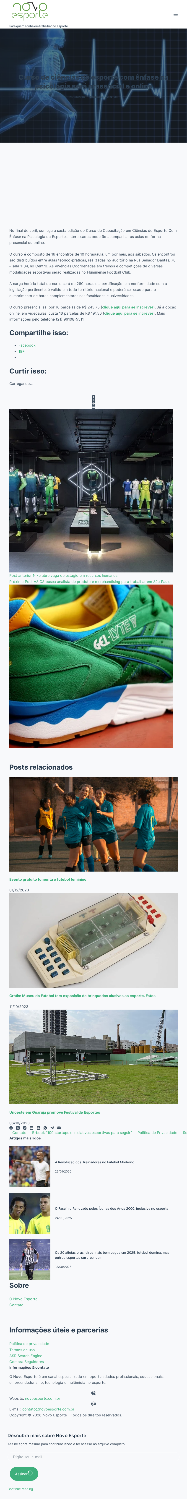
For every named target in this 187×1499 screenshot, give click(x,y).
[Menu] (176, 14)
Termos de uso (22, 1350)
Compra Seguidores (26, 1361)
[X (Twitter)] (93, 400)
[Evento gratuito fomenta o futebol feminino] (93, 824)
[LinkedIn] (93, 407)
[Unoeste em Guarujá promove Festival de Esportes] (93, 1057)
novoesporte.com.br (42, 1398)
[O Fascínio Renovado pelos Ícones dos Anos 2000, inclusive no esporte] (29, 1213)
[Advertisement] (93, 190)
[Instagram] (24, 1128)
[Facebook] (93, 396)
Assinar (21, 1474)
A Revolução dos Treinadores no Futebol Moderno (94, 1162)
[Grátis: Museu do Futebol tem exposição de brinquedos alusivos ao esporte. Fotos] (93, 940)
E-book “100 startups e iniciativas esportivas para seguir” (82, 1132)
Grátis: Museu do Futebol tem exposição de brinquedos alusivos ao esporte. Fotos (82, 995)
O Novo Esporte (23, 1299)
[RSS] (38, 1128)
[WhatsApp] (45, 1128)
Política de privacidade (29, 1343)
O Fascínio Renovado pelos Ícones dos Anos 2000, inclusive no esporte (111, 1208)
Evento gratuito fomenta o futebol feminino (47, 879)
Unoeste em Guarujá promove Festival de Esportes (54, 1112)
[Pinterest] (93, 403)
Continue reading (20, 1489)
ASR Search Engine (25, 1355)
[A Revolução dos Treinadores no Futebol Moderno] (29, 1166)
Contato (19, 1132)
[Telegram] (52, 1128)
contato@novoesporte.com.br (48, 1409)
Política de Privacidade (157, 1132)
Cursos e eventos (104, 97)
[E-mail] (59, 1128)
